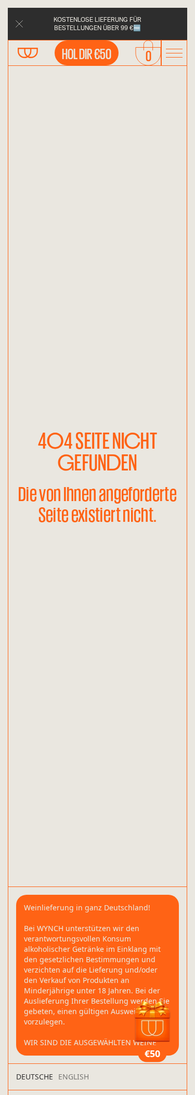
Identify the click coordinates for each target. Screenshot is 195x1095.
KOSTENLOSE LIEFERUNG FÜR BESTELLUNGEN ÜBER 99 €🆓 (97, 24)
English (73, 1077)
